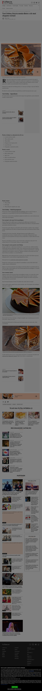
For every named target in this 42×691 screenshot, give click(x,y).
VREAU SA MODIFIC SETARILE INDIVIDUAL (14, 689)
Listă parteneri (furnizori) (4, 684)
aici (34, 674)
